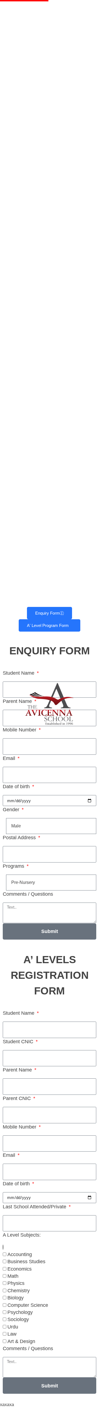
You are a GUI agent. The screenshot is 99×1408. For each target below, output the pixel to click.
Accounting (19, 1254)
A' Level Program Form (48, 625)
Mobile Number (20, 730)
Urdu (12, 1327)
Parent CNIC (17, 1098)
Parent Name (18, 701)
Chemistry (18, 1290)
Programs (14, 866)
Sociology (18, 1319)
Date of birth (17, 786)
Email (9, 758)
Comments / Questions (28, 894)
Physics (15, 1283)
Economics (19, 1269)
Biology (15, 1297)
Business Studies (26, 1261)
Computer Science (27, 1305)
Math (12, 1276)
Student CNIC (19, 1041)
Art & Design (21, 1341)
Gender (12, 809)
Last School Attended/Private (35, 1206)
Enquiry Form (47, 613)
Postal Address (20, 837)
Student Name (19, 673)
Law (11, 1334)
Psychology (20, 1312)
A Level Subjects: (22, 1235)
